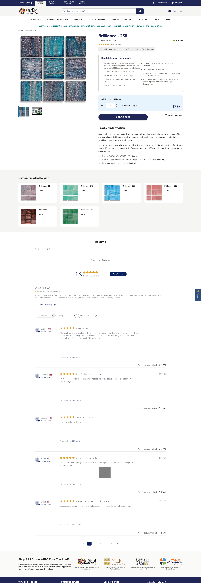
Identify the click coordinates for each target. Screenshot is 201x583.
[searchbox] (43, 315)
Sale (168, 19)
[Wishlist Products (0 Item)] (175, 11)
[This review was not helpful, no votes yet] (164, 365)
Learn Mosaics (161, 3)
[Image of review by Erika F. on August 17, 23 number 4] (105, 513)
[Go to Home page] (28, 11)
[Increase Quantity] (117, 104)
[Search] (140, 11)
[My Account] (169, 11)
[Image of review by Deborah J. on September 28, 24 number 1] (66, 429)
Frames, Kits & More (121, 19)
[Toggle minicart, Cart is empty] (181, 11)
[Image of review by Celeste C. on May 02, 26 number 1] (66, 389)
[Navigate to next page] (117, 544)
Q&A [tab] (48, 249)
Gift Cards (179, 3)
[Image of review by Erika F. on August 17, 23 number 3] (92, 472)
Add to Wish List (175, 115)
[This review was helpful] (159, 492)
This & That (142, 19)
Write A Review (118, 274)
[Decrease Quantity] (117, 107)
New (157, 19)
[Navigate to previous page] (83, 544)
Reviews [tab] (38, 249)
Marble (78, 19)
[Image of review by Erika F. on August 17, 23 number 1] (66, 472)
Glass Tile (36, 19)
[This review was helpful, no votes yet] (159, 365)
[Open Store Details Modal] (32, 3)
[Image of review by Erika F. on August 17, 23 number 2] (79, 472)
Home (20, 31)
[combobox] (67, 316)
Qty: (103, 105)
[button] (40, 3)
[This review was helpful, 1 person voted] (159, 533)
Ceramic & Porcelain (57, 19)
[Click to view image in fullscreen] (53, 68)
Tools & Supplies (96, 19)
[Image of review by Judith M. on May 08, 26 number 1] (66, 345)
